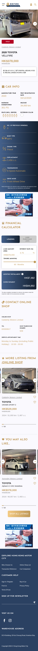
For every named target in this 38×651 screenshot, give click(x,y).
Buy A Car (23, 582)
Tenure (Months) (10, 258)
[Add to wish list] (34, 397)
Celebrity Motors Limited (12, 320)
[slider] (35, 262)
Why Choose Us (7, 565)
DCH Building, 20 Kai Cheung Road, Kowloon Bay (18, 635)
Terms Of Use (6, 590)
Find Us (4, 586)
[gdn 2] (19, 205)
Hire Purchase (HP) (27, 239)
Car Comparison (25, 569)
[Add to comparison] (34, 402)
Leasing (10, 239)
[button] (35, 24)
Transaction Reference (9, 569)
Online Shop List (25, 565)
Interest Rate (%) (26, 249)
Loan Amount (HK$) (8, 250)
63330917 (6, 329)
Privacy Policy (24, 586)
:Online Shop (12, 362)
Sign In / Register (7, 582)
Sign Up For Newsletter (15, 596)
